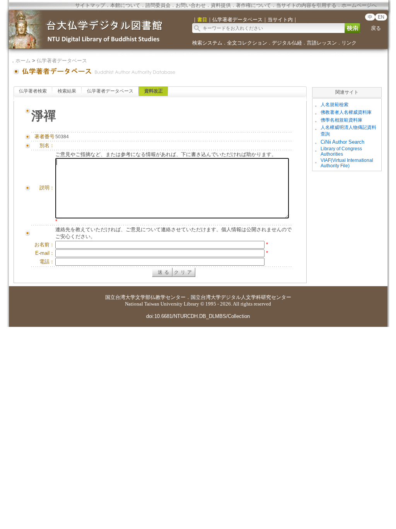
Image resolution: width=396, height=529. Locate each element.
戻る (376, 28)
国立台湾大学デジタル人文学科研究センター (241, 297)
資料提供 (221, 5)
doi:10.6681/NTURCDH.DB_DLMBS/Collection (198, 316)
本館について (125, 5)
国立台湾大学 (120, 297)
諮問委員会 (158, 5)
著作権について (253, 5)
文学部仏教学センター (160, 297)
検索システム (207, 43)
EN (381, 17)
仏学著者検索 (33, 91)
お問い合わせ (191, 5)
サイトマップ (90, 5)
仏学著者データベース (62, 61)
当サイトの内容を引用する (306, 5)
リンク (349, 43)
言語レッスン (322, 43)
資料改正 (153, 91)
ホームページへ (359, 5)
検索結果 (67, 91)
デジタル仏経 (287, 43)
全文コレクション (247, 43)
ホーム (23, 61)
